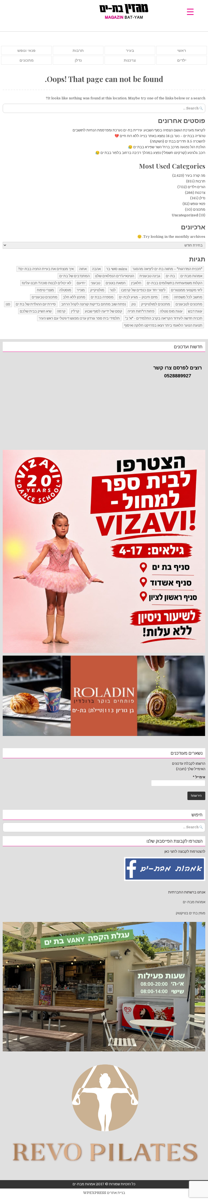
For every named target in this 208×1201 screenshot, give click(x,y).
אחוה (83, 269)
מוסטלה (65, 290)
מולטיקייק (97, 290)
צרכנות (130, 60)
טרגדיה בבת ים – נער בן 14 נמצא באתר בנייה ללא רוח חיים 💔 (160, 136)
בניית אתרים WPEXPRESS (104, 1193)
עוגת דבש (195, 311)
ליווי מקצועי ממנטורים (186, 290)
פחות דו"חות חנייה (141, 311)
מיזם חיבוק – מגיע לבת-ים (138, 297)
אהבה (96, 269)
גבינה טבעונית (149, 276)
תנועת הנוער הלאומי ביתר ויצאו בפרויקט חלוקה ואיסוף (163, 325)
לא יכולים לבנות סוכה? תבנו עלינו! (46, 283)
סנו (8, 304)
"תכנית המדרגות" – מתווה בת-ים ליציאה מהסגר (167, 269)
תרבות (78, 50)
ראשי (181, 50)
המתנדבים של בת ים (74, 276)
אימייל (199, 777)
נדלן (78, 60)
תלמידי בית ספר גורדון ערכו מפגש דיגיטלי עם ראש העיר (79, 318)
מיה (165, 297)
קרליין (75, 311)
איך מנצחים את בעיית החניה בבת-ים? (46, 269)
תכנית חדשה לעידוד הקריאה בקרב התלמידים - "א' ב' (163, 318)
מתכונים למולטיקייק (155, 304)
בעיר (130, 50)
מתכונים (27, 60)
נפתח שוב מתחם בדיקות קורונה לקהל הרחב (93, 304)
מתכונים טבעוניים (44, 297)
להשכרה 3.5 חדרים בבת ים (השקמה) (177, 141)
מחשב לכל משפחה (188, 297)
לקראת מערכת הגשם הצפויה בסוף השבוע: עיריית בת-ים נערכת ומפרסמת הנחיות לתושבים (139, 130)
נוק (133, 304)
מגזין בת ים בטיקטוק (190, 913)
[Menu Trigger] (190, 11)
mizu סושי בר (116, 269)
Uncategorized (185, 215)
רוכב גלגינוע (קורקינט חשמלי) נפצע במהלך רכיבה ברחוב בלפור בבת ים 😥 (150, 153)
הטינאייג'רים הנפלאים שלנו (114, 276)
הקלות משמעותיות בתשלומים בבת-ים (174, 283)
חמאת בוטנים (116, 283)
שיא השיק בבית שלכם (35, 311)
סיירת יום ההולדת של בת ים (36, 304)
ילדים (181, 60)
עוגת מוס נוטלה (171, 311)
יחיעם (81, 283)
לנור (113, 290)
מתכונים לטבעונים (189, 304)
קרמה (61, 311)
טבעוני (95, 283)
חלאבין (136, 283)
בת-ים (170, 276)
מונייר (81, 290)
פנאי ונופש (26, 50)
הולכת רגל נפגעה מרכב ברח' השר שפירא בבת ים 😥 (166, 147)
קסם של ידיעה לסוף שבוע (103, 311)
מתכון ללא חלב (74, 297)
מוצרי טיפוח (45, 290)
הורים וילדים (196, 187)
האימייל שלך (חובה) (190, 769)
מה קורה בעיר (195, 175)
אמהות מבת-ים (193, 902)
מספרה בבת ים (102, 297)
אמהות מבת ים (191, 276)
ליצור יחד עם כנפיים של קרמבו (143, 290)
